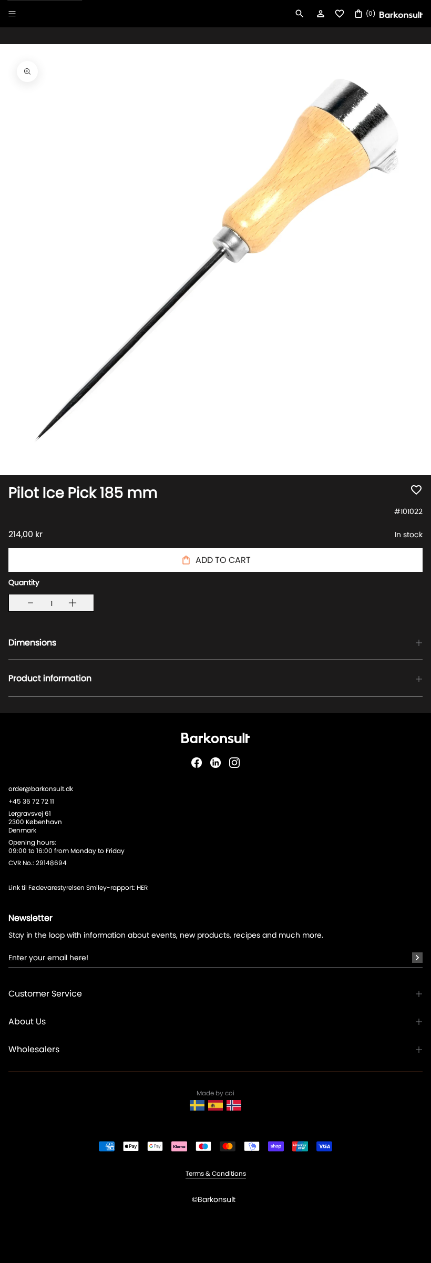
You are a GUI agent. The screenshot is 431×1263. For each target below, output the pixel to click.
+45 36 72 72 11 (31, 801)
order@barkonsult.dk (40, 788)
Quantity (23, 582)
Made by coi (215, 1093)
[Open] (12, 13)
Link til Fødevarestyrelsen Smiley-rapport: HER (78, 887)
